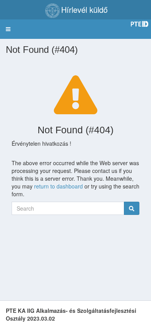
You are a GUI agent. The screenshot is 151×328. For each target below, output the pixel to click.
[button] (8, 29)
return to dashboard (58, 186)
